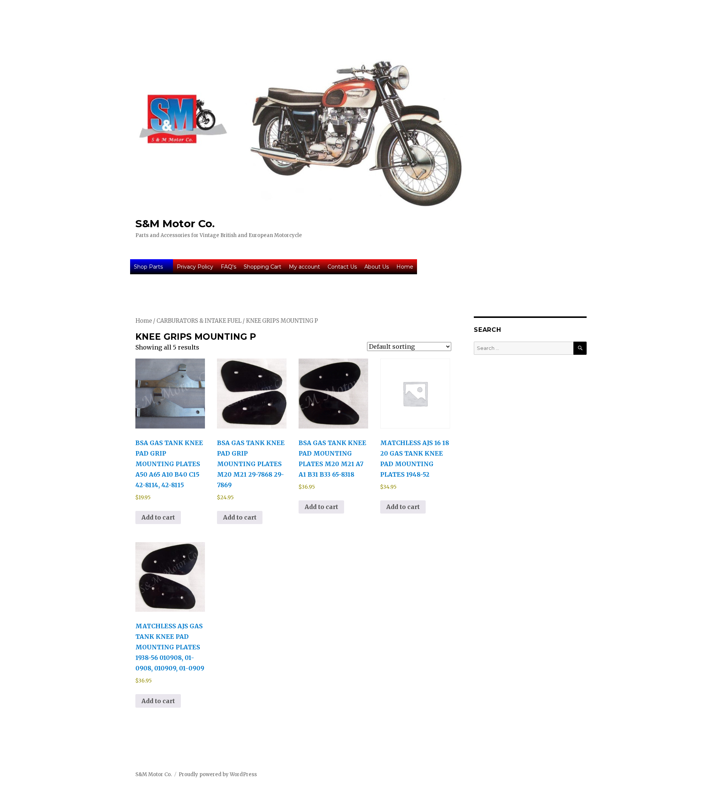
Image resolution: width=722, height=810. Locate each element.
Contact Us (342, 266)
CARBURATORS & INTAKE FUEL (198, 321)
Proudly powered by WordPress (218, 774)
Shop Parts (148, 266)
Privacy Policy (195, 266)
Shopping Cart (262, 266)
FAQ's (228, 266)
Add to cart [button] (158, 517)
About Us (376, 266)
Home (404, 266)
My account (304, 266)
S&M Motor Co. (175, 223)
